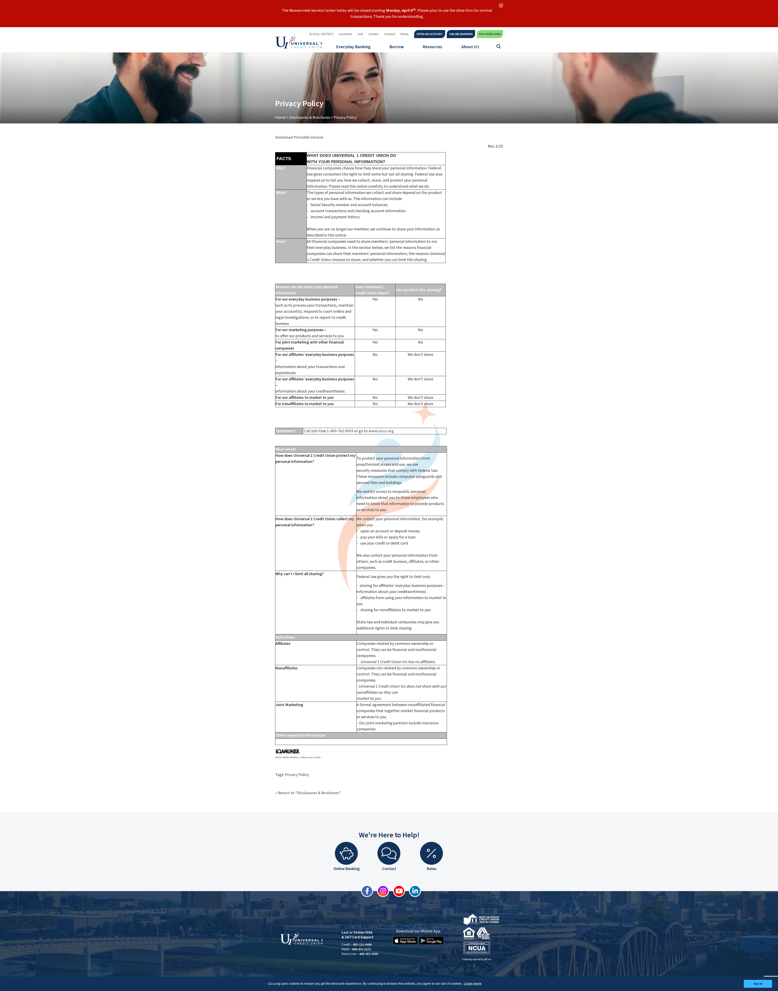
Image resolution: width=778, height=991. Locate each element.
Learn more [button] (472, 983)
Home (280, 117)
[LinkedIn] (413, 891)
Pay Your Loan (490, 34)
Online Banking (461, 34)
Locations (345, 34)
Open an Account (430, 34)
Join (360, 34)
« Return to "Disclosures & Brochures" (308, 793)
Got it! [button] (758, 983)
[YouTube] (397, 891)
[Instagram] (381, 891)
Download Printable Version (299, 137)
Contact (389, 34)
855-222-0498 (362, 944)
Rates (404, 34)
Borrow (396, 47)
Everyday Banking (353, 47)
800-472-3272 (361, 949)
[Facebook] (365, 891)
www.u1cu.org (381, 431)
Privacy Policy (297, 775)
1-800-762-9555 (340, 431)
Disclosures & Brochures (309, 117)
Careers (373, 34)
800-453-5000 (368, 954)
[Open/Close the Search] (498, 46)
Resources (432, 47)
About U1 (470, 47)
